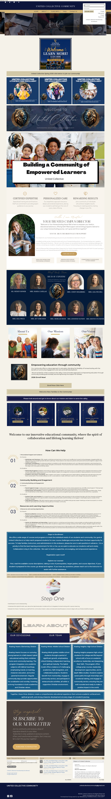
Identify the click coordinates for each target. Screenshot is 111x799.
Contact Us (73, 11)
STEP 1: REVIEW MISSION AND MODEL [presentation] (17, 574)
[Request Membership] (10, 2)
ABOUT (45, 11)
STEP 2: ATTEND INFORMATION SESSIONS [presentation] (40, 574)
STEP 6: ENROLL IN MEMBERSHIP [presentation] (70, 577)
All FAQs (101, 779)
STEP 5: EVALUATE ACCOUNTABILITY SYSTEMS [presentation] (47, 577)
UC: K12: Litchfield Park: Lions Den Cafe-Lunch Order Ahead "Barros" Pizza (56, 761)
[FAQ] (14, 2)
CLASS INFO (56, 11)
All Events (68, 779)
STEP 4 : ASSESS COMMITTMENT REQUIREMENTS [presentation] (20, 577)
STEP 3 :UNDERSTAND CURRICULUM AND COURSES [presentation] (67, 574)
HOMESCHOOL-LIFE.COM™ (96, 796)
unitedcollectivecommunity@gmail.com (92, 785)
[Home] (5, 2)
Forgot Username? (12, 773)
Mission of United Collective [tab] (81, 761)
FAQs (64, 11)
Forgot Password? (12, 774)
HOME (36, 11)
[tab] (17, 574)
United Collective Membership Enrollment (18, 770)
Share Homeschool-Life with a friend (94, 795)
